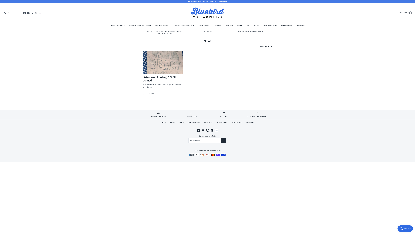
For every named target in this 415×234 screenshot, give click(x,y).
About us (163, 122)
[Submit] (223, 140)
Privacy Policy (208, 122)
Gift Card (256, 25)
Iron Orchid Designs (162, 25)
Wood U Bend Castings (270, 25)
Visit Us (181, 122)
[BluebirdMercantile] (207, 12)
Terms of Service (222, 122)
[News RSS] (271, 46)
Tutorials (239, 25)
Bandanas (218, 25)
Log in (400, 12)
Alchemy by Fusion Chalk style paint (140, 25)
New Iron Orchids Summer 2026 (184, 25)
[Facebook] (24, 13)
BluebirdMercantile (204, 150)
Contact (172, 122)
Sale (248, 25)
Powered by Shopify (215, 150)
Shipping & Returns (194, 122)
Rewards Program (286, 25)
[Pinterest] (36, 13)
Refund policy (250, 122)
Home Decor (229, 25)
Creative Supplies (204, 25)
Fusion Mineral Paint (118, 25)
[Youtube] (28, 13)
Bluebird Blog (300, 25)
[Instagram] (32, 13)
